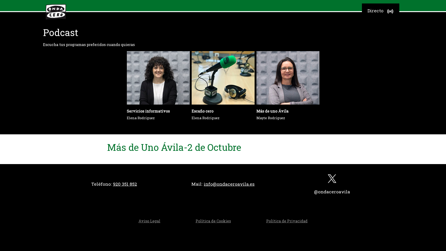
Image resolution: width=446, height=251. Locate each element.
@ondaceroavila (332, 192)
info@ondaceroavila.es (229, 184)
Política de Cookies (213, 220)
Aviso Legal (149, 220)
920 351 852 (125, 184)
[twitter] (332, 179)
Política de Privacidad (287, 220)
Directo (375, 10)
